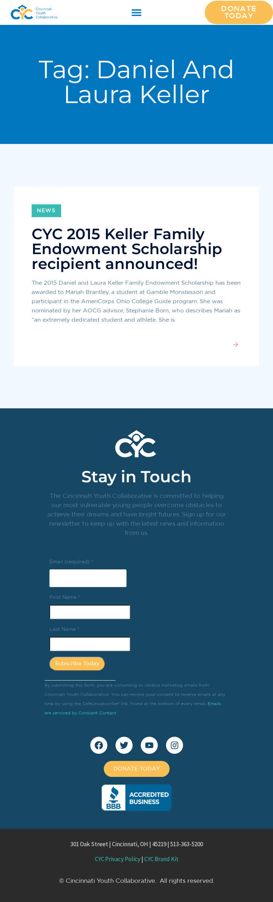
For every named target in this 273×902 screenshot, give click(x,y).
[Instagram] (174, 745)
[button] (137, 13)
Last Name (64, 629)
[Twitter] (124, 745)
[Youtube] (149, 745)
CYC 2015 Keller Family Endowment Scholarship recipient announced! (127, 249)
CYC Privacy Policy (117, 859)
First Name (64, 597)
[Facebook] (98, 745)
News (46, 210)
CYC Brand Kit (161, 859)
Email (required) (71, 561)
